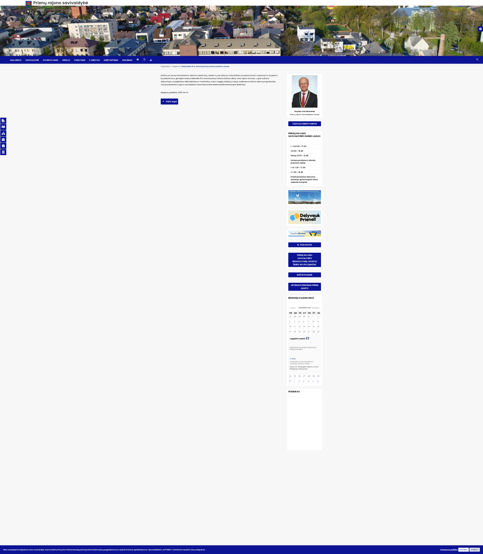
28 (295, 317)
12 (299, 327)
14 (309, 327)
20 (304, 332)
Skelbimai (127, 60)
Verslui (66, 60)
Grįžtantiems (111, 60)
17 (290, 332)
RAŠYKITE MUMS (304, 274)
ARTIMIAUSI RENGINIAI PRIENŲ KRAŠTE (305, 287)
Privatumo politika (449, 550)
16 (318, 327)
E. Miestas (94, 60)
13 (304, 327)
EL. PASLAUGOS (304, 244)
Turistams (79, 60)
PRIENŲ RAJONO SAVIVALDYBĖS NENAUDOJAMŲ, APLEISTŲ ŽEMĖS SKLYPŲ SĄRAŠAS (304, 260)
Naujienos (15, 60)
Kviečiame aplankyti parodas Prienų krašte (303, 348)
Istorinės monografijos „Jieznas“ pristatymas (301, 363)
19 (299, 332)
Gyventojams (50, 60)
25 (295, 376)
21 (309, 332)
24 (290, 376)
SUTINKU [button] (463, 549)
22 (314, 332)
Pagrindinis (165, 66)
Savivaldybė (32, 60)
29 (300, 317)
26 (300, 376)
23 (318, 332)
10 (290, 327)
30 (304, 317)
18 (295, 332)
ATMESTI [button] (474, 549)
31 (309, 317)
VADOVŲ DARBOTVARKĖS (304, 123)
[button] (480, 28)
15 (313, 327)
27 (290, 317)
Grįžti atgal (171, 101)
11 (294, 327)
